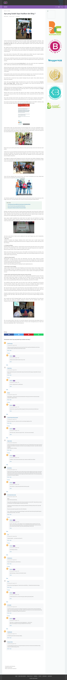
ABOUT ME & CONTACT (22, 676)
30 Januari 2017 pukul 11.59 (14, 382)
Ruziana (11, 380)
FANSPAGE (61, 4)
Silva (8, 581)
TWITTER (61, 3)
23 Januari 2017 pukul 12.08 (12, 496)
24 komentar (17, 16)
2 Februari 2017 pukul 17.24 (11, 633)
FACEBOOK (61, 1)
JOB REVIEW (50, 676)
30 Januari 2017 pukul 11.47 (14, 620)
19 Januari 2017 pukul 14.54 (12, 345)
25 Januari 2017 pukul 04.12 (12, 559)
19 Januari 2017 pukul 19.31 (12, 419)
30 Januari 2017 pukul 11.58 (14, 357)
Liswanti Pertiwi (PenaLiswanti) (12, 417)
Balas (8, 350)
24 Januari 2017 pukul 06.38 (12, 536)
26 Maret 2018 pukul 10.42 (11, 643)
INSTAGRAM (60, 0)
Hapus (10, 350)
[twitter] (19, 334)
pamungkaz (9, 605)
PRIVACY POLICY (30, 676)
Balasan (8, 353)
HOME (16, 676)
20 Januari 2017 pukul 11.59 (12, 469)
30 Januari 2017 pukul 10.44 (12, 606)
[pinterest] (29, 334)
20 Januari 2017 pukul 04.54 (12, 442)
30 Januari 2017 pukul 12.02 (14, 521)
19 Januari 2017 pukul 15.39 (12, 394)
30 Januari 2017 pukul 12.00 (14, 457)
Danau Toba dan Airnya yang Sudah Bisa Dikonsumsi (16, 206)
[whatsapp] (39, 334)
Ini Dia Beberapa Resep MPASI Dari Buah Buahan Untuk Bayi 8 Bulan (19, 204)
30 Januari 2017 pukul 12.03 (14, 571)
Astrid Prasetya (10, 343)
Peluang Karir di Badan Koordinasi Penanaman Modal (17, 207)
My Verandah (35, 678)
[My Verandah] (6, 3)
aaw (8, 534)
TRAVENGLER (9, 632)
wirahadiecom (9, 558)
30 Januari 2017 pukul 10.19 (12, 583)
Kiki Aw (8, 392)
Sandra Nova (9, 368)
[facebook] (9, 334)
